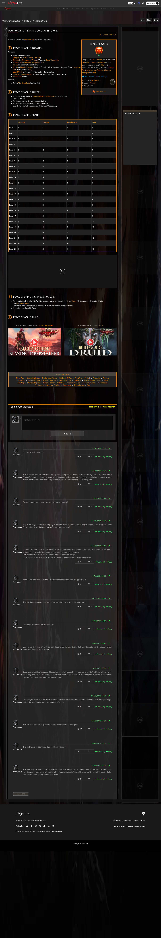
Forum (30, 820)
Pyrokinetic (95, 80)
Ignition (53, 380)
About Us (36, 820)
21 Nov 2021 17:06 (99, 521)
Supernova (67, 385)
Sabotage (60, 383)
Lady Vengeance (52, 60)
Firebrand (96, 378)
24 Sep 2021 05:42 (99, 546)
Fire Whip (78, 378)
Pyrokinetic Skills (40, 21)
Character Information (11, 21)
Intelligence (100, 62)
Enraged (85, 72)
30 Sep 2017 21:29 (99, 765)
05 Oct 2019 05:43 (99, 643)
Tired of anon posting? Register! (102, 407)
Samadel (16, 60)
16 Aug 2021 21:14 (99, 576)
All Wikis (23, 820)
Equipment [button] (94, 9)
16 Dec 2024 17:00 (99, 448)
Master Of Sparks (33, 383)
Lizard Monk (17, 72)
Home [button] (58, 9)
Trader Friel (17, 76)
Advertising (116, 820)
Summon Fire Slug (53, 385)
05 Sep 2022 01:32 (99, 471)
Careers (124, 820)
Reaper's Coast (38, 62)
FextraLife (117, 826)
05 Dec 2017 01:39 (99, 721)
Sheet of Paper (37, 96)
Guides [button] (111, 9)
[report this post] (109, 448)
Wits (102, 65)
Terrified (85, 70)
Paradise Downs (26, 67)
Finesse (92, 62)
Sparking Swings (89, 383)
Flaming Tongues (34, 380)
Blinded (111, 67)
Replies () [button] (101, 456)
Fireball (87, 378)
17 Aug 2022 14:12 (99, 498)
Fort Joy (37, 57)
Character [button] (75, 9)
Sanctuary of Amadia (30, 60)
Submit (68, 434)
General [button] (65, 9)
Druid (101, 325)
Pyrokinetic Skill (29, 39)
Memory (93, 83)
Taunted (100, 70)
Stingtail (16, 57)
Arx (30, 69)
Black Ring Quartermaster (22, 74)
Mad (94, 72)
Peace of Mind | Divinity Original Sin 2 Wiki (33, 30)
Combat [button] (85, 9)
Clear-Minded (97, 59)
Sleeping (107, 70)
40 (150, 20)
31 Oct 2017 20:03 (99, 743)
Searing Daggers (73, 383)
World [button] (103, 9)
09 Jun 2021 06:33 (99, 598)
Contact (42, 820)
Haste (74, 301)
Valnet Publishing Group (137, 826)
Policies (142, 820)
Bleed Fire (20, 378)
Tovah (15, 65)
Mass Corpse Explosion (92, 380)
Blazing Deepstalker (45, 325)
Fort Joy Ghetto (27, 57)
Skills (26, 21)
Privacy (136, 820)
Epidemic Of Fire (65, 378)
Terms (130, 820)
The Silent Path (24, 83)
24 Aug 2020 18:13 (99, 621)
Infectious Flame (64, 380)
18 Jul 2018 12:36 (99, 668)
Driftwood (27, 62)
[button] (131, 3)
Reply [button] (110, 456)
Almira (15, 67)
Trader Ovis (17, 62)
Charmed (92, 70)
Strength (85, 62)
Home (18, 820)
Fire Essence (49, 96)
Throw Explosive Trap (82, 385)
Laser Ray (77, 380)
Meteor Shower (49, 383)
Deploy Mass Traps (49, 378)
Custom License (56, 831)
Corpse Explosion (22, 303)
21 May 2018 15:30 (98, 696)
